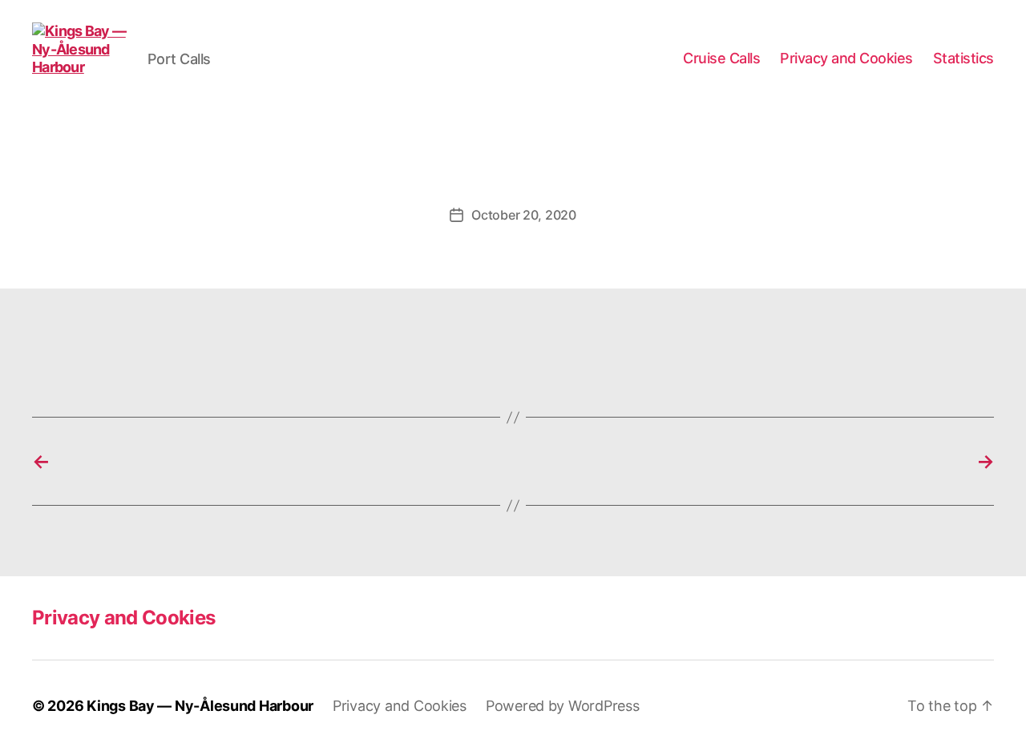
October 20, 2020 (523, 215)
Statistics (963, 58)
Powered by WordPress (563, 705)
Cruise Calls (721, 58)
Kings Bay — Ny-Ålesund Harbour (200, 705)
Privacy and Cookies (846, 58)
